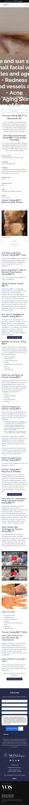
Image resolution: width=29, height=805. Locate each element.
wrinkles (4, 306)
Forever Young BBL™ (7, 289)
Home (9, 105)
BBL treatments (16, 645)
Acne (5, 366)
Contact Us (25, 745)
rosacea (20, 364)
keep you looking (6, 545)
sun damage (19, 308)
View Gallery (14, 111)
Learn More (19, 1)
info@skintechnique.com (14, 767)
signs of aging (9, 310)
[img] (15, 1)
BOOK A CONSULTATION (14, 679)
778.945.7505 (14, 765)
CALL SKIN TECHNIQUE (14, 337)
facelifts (25, 327)
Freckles (6, 360)
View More (14, 244)
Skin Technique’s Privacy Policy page (14, 775)
